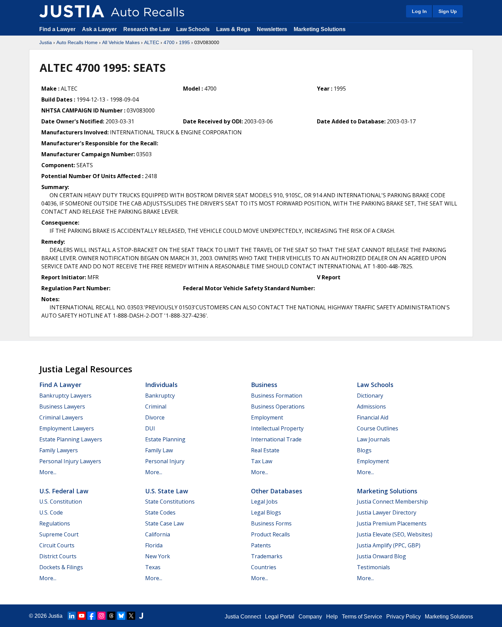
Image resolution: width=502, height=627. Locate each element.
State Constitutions (170, 501)
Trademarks (266, 556)
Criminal (155, 406)
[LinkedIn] (72, 616)
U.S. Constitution (60, 501)
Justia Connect (243, 616)
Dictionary (370, 395)
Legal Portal (279, 616)
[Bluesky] (121, 616)
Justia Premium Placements (392, 523)
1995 (184, 42)
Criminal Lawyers (61, 417)
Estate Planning (165, 439)
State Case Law (164, 523)
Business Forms (271, 523)
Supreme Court (59, 534)
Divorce (155, 417)
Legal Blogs (266, 512)
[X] (131, 616)
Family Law (159, 450)
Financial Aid (372, 417)
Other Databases (276, 491)
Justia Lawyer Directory (386, 512)
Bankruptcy (160, 395)
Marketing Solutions (320, 29)
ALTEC (151, 42)
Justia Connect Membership (392, 501)
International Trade (276, 439)
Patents (261, 545)
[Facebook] (91, 616)
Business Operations (278, 406)
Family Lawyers (58, 450)
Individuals (161, 385)
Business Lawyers (62, 406)
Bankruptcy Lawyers (65, 395)
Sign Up (447, 11)
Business (264, 385)
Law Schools (193, 29)
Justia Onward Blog (381, 556)
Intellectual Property (277, 428)
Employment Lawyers (66, 428)
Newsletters (272, 29)
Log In (419, 11)
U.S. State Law (166, 491)
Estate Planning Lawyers (70, 439)
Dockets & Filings (61, 567)
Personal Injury (164, 461)
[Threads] (111, 616)
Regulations (54, 523)
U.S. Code (51, 512)
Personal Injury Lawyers (70, 461)
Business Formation (276, 395)
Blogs (364, 450)
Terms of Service (362, 616)
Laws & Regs (233, 29)
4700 (169, 42)
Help (332, 616)
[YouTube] (82, 616)
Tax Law (261, 461)
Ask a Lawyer (100, 29)
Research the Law (146, 29)
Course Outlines (377, 428)
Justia (45, 42)
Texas (153, 567)
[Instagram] (101, 616)
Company (310, 616)
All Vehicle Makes (121, 42)
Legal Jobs (264, 501)
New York (157, 556)
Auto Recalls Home (77, 42)
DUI (150, 428)
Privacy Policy (403, 616)
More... (47, 472)
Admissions (371, 406)
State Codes (160, 512)
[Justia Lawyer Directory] (141, 616)
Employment (267, 417)
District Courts (57, 556)
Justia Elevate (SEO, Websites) (394, 534)
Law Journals (373, 439)
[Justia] (71, 11)
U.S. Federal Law (63, 491)
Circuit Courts (56, 545)
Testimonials (373, 567)
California (157, 534)
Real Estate (265, 450)
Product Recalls (270, 534)
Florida (154, 545)
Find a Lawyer (57, 29)
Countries (263, 567)
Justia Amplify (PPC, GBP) (388, 545)
